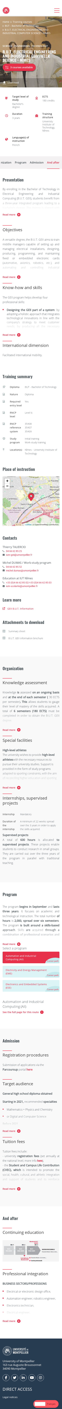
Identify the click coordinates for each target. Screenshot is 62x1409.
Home (6, 21)
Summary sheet (16, 631)
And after (53, 162)
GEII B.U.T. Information (20, 608)
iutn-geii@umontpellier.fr (19, 554)
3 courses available (21, 67)
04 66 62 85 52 (14, 566)
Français (51, 1403)
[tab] (31, 957)
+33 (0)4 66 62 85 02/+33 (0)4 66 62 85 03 (28, 582)
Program (20, 162)
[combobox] (40, 1404)
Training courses (22, 21)
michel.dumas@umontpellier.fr (22, 570)
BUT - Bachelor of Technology (22, 25)
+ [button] (7, 481)
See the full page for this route (21, 1012)
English (40, 1403)
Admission (37, 162)
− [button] (7, 486)
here (39, 1161)
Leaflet (28, 524)
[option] (51, 1404)
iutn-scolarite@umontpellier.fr (22, 586)
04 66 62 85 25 (14, 551)
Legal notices (10, 1397)
